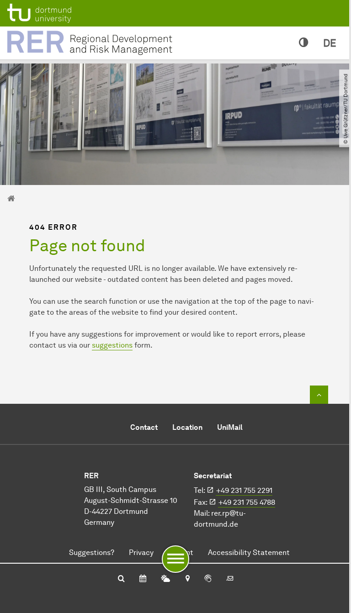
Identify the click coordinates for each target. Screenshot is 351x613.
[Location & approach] (187, 579)
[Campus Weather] (165, 579)
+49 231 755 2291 (244, 490)
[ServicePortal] (208, 579)
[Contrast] (304, 43)
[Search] (121, 579)
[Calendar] (143, 579)
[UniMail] (230, 579)
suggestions (112, 345)
